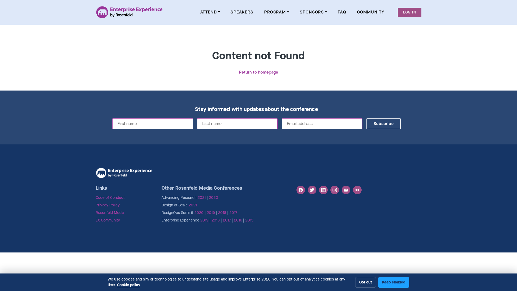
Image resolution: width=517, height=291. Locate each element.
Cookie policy (128, 284)
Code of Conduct (110, 197)
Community (370, 12)
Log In (409, 12)
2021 (202, 197)
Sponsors (312, 12)
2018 (222, 212)
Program (275, 12)
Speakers (241, 12)
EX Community (108, 220)
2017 (233, 212)
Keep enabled (393, 282)
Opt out (365, 282)
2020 (213, 197)
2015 (249, 220)
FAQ (342, 12)
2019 (211, 212)
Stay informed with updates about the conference (256, 109)
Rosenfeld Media (110, 212)
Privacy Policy (108, 205)
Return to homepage (258, 72)
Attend (208, 12)
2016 (238, 220)
